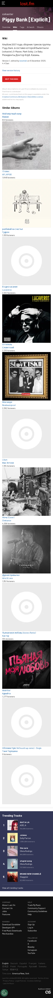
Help (30, 914)
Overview (6, 27)
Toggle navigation (3, 3)
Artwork (30, 27)
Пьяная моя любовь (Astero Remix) (19, 632)
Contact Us (7, 908)
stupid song (26, 861)
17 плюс (5, 171)
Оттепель (7, 344)
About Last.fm (8, 905)
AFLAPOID (7, 174)
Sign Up (31, 924)
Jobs (4, 911)
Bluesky (31, 947)
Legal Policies (20, 981)
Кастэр (5, 636)
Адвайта (6, 693)
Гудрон (5, 232)
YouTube (31, 953)
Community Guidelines (37, 911)
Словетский (8, 347)
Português (22, 966)
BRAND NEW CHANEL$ (30, 874)
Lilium (4, 459)
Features (6, 914)
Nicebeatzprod (8, 405)
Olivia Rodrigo (26, 851)
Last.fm (27, 3)
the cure (24, 848)
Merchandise (7, 933)
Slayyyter (24, 877)
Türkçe (5, 969)
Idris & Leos (7, 578)
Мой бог (6, 690)
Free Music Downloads (12, 930)
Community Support (37, 908)
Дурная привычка (10, 575)
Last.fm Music (8, 983)
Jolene (23, 835)
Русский (33, 966)
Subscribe (32, 930)
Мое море (7, 402)
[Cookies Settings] (4, 993)
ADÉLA (23, 825)
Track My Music (34, 905)
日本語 (5, 966)
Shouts (40, 27)
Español (23, 963)
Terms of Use (43, 978)
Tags (22, 27)
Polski (13, 966)
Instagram (32, 950)
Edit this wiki (11, 79)
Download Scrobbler (11, 924)
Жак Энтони (8, 463)
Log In (30, 927)
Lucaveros (7, 289)
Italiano (41, 963)
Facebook (32, 940)
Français (33, 963)
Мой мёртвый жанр (11, 113)
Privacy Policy (8, 981)
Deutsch (14, 963)
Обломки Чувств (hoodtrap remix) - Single (21, 748)
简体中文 (14, 969)
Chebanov (6, 520)
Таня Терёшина (10, 751)
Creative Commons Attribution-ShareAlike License (22, 97)
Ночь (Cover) (8, 517)
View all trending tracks (12, 888)
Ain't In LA (24, 822)
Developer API (8, 927)
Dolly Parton (25, 838)
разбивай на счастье (12, 229)
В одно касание (10, 286)
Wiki (15, 27)
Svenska (42, 966)
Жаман (5, 116)
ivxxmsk (23, 60)
